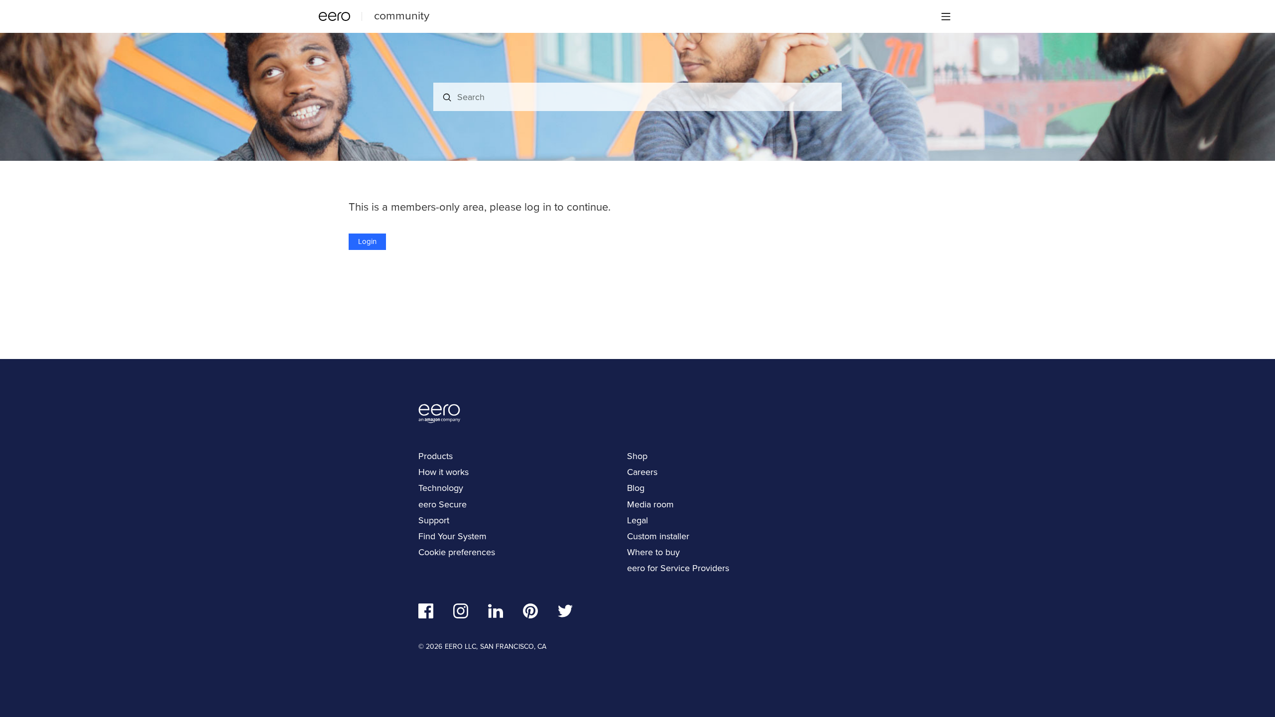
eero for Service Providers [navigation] (678, 568)
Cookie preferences (456, 552)
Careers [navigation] (642, 472)
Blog (635, 487)
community (401, 15)
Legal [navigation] (637, 520)
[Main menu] (946, 16)
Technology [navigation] (440, 487)
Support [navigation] (433, 520)
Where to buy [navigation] (653, 552)
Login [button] (367, 241)
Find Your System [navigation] (452, 536)
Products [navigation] (435, 456)
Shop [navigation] (637, 456)
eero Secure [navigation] (442, 504)
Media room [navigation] (650, 504)
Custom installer (658, 536)
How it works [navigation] (443, 472)
